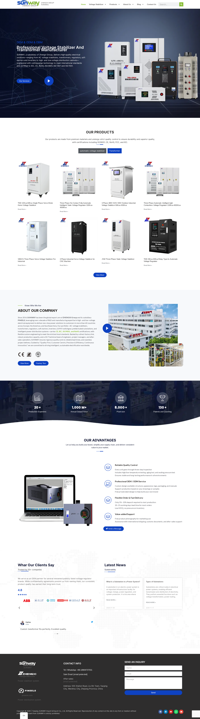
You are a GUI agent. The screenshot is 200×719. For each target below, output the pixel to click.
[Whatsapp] (176, 712)
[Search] (181, 4)
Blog (139, 4)
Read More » (22, 209)
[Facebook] (160, 712)
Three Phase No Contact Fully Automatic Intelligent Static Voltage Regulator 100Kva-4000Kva (76, 205)
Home (83, 4)
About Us (127, 4)
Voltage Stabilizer (96, 4)
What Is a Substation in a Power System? (123, 582)
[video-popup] (49, 81)
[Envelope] (181, 712)
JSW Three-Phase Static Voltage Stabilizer (118, 259)
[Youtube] (171, 712)
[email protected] (70, 682)
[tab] (92, 150)
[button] (19, 607)
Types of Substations (154, 582)
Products (113, 4)
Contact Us (151, 4)
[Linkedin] (166, 712)
